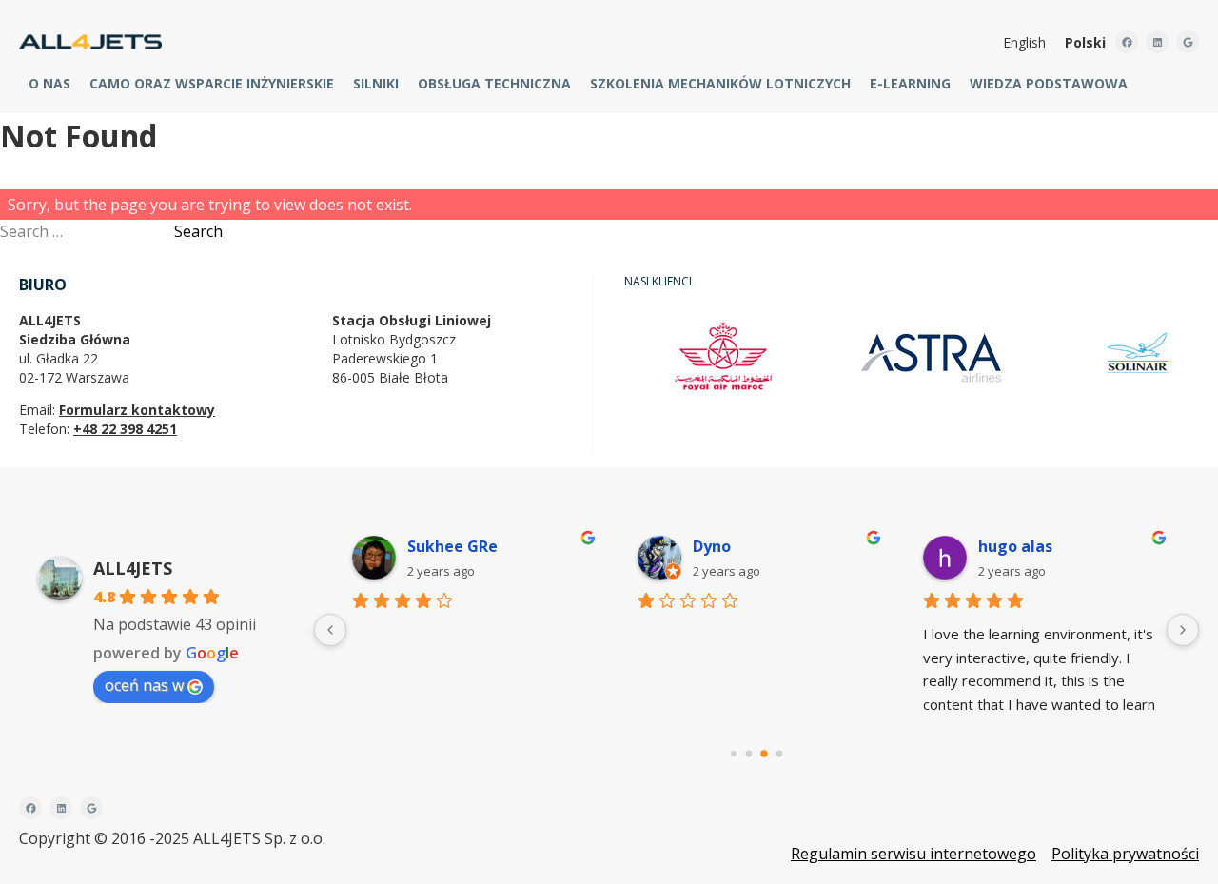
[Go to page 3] (779, 754)
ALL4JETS (132, 568)
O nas (49, 83)
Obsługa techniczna (494, 83)
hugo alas (1015, 546)
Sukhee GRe (452, 546)
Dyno (712, 546)
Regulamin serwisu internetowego (913, 853)
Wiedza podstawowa (1049, 83)
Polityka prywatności (1125, 853)
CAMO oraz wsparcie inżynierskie (211, 83)
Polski (1085, 42)
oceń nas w (144, 685)
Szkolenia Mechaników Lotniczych (720, 83)
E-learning (910, 83)
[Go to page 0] (734, 753)
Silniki (376, 83)
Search (198, 231)
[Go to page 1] (749, 754)
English (1024, 42)
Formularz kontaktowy (137, 410)
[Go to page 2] (764, 753)
